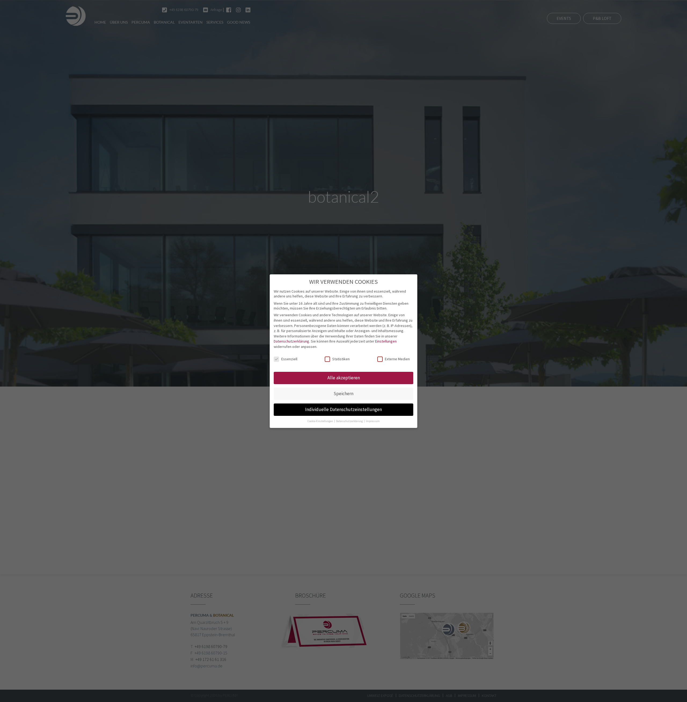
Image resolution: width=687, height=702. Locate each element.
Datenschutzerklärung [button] (349, 421)
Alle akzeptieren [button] (343, 378)
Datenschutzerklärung (291, 341)
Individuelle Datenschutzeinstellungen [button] (343, 409)
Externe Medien (397, 359)
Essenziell (289, 359)
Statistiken (341, 359)
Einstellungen (386, 341)
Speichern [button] (343, 393)
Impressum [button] (373, 421)
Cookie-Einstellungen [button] (321, 421)
